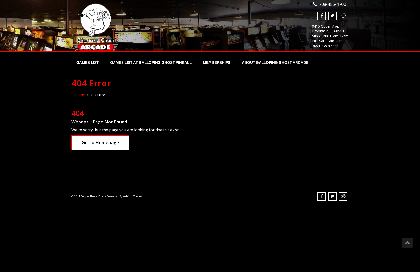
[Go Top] (407, 243)
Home (80, 95)
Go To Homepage (100, 142)
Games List (87, 62)
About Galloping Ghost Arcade (275, 62)
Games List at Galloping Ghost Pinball (151, 62)
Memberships (216, 62)
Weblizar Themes (132, 196)
